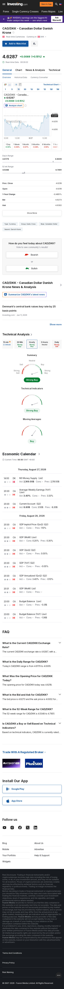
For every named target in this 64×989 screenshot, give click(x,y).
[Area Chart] (9, 84)
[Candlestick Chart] (5, 84)
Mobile (5, 849)
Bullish (34, 268)
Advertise (39, 849)
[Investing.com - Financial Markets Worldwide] (17, 4)
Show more (56, 324)
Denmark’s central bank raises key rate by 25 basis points (29, 308)
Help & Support (41, 855)
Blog (4, 843)
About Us (38, 843)
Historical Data (20, 77)
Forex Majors (48, 11)
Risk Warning (8, 972)
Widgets (6, 861)
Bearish (34, 254)
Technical (54, 70)
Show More (32, 213)
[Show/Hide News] (20, 84)
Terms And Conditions (12, 953)
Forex (6, 11)
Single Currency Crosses (25, 11)
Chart (18, 70)
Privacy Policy (8, 963)
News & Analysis (35, 70)
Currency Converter (39, 77)
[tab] (7, 344)
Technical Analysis (16, 334)
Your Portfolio (9, 855)
